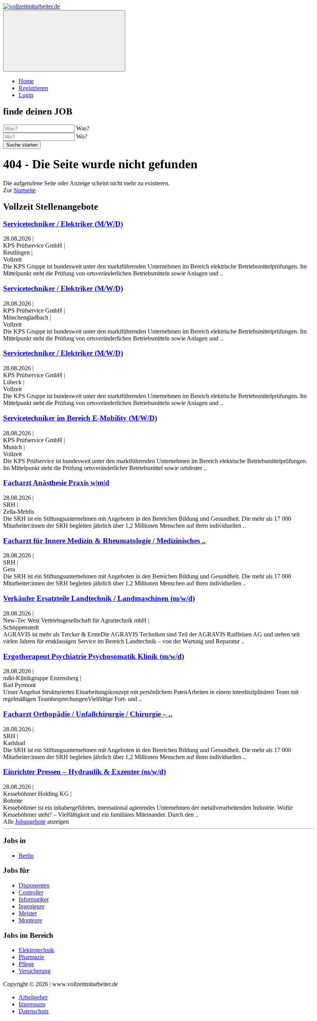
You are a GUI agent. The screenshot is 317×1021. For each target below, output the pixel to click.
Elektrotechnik (36, 950)
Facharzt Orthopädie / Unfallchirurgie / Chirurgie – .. (87, 714)
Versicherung (35, 971)
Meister (28, 913)
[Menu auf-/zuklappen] (64, 41)
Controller (31, 892)
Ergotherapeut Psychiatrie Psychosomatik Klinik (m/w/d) (93, 656)
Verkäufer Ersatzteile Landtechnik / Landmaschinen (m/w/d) (99, 598)
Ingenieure (31, 906)
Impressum (32, 1004)
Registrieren (33, 88)
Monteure (30, 920)
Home (26, 81)
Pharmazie (31, 957)
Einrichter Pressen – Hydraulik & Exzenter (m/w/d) (84, 772)
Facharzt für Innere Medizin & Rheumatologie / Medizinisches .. (104, 541)
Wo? (81, 136)
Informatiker (34, 899)
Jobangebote (30, 821)
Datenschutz (34, 1011)
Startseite (25, 190)
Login (26, 95)
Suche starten (21, 145)
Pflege (26, 964)
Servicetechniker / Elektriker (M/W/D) (63, 224)
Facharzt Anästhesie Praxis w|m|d (56, 483)
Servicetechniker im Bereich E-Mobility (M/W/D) (80, 418)
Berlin (26, 855)
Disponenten (34, 885)
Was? (82, 128)
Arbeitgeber (33, 997)
